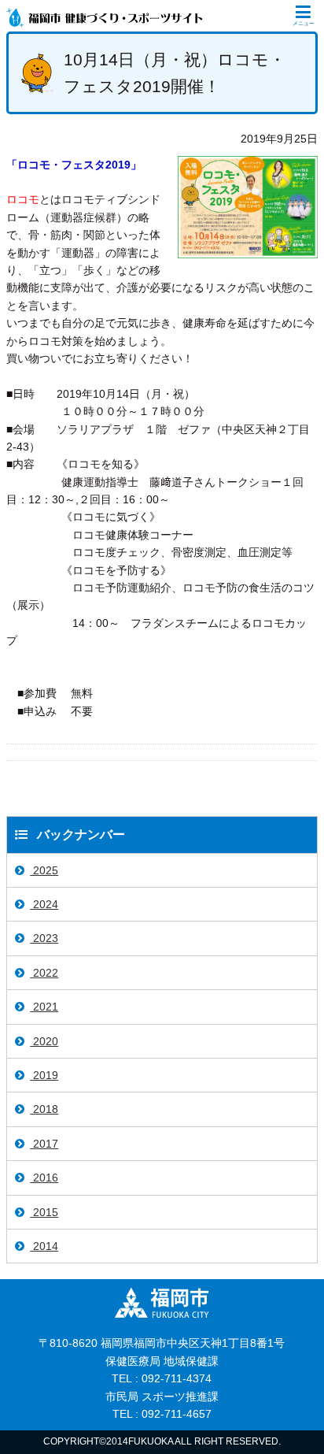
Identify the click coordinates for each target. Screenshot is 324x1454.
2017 (44, 1143)
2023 (44, 938)
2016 (44, 1177)
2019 (44, 1075)
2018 (44, 1109)
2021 (44, 1006)
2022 (44, 972)
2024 (44, 904)
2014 (44, 1246)
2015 (44, 1212)
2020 (44, 1041)
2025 (44, 870)
